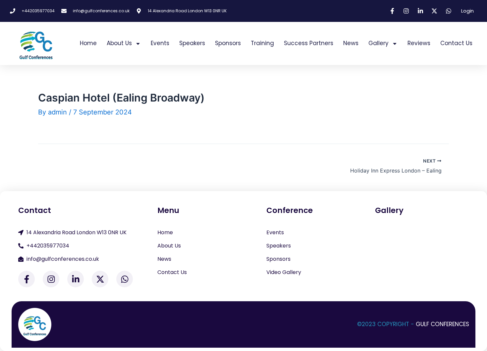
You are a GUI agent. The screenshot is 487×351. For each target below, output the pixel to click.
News (350, 43)
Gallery (378, 43)
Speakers (192, 43)
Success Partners (308, 43)
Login (467, 10)
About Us (119, 43)
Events (160, 43)
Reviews (418, 43)
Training (262, 43)
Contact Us (456, 43)
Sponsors (228, 43)
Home (88, 43)
